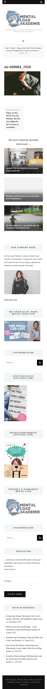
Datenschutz (24, 685)
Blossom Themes (15, 682)
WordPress (36, 682)
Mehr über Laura (10, 300)
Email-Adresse (9, 569)
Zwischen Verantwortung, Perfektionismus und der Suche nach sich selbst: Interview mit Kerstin (24, 659)
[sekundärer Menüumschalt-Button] (5, 2)
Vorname (7, 581)
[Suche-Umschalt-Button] (41, 2)
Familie (12, 48)
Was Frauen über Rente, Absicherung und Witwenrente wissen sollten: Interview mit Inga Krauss (24, 648)
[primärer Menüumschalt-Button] (23, 41)
